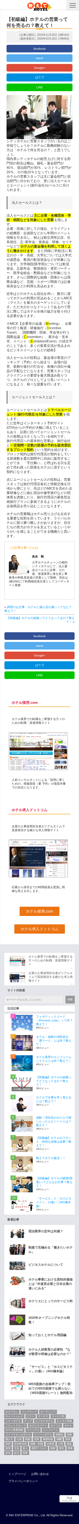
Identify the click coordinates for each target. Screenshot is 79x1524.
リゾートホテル (43, 1434)
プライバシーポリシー (23, 1481)
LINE (39, 87)
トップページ (17, 1474)
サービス (43, 1416)
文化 (16, 1448)
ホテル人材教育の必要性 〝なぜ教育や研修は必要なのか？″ (49, 1352)
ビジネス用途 (64, 1420)
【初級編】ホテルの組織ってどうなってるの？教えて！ (53, 1080)
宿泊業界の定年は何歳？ (45, 1231)
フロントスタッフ (15, 1425)
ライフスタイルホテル (18, 1434)
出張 (19, 1439)
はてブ (39, 77)
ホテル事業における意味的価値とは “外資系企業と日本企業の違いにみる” (50, 1284)
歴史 (61, 1448)
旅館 (52, 1448)
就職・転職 (36, 1443)
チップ (28, 1420)
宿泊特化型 (20, 1443)
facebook (39, 48)
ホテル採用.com (39, 911)
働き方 (9, 1439)
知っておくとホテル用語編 (47, 1335)
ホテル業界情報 (14, 1429)
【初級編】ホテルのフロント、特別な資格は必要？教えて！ (53, 1141)
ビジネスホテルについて (45, 1264)
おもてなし (11, 1411)
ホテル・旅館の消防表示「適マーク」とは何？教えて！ (53, 1040)
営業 (36, 1439)
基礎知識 (48, 1439)
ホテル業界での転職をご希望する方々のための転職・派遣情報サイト (50, 960)
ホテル (68, 1425)
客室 (8, 1443)
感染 (69, 1443)
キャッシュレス (14, 1416)
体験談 (59, 1434)
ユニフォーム (50, 1429)
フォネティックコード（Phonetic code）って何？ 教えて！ (56, 1020)
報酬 (59, 1439)
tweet (39, 58)
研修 (70, 1448)
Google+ (39, 67)
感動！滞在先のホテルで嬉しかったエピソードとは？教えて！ (53, 1121)
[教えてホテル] (39, 5)
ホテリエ (56, 1425)
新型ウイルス (39, 1448)
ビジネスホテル (44, 1420)
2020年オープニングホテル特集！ (49, 1320)
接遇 (8, 1448)
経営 (8, 1452)
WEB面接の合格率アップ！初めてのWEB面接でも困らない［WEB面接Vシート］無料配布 (50, 1388)
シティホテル (13, 1420)
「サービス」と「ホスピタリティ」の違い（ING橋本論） (53, 1202)
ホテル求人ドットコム (40, 929)
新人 (25, 1448)
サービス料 (58, 1416)
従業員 (50, 1443)
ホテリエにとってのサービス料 (50, 1301)
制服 (27, 1439)
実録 (67, 1439)
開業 (25, 1452)
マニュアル (33, 1429)
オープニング (48, 1411)
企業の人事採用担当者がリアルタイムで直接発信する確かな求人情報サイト (50, 976)
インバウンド (29, 1411)
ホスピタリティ (38, 1425)
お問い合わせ (40, 1474)
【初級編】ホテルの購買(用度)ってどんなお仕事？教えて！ (54, 1182)
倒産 (69, 1434)
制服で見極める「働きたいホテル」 (50, 1250)
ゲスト (30, 1416)
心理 (60, 1443)
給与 (16, 1452)
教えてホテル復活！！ (51, 1158)
